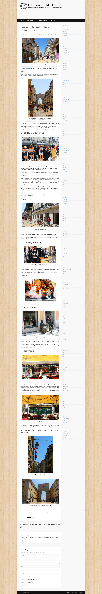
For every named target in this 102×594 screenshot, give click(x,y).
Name (23, 567)
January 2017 (65, 148)
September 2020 (66, 54)
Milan (64, 352)
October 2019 (65, 78)
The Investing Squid (66, 409)
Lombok (64, 339)
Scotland (64, 384)
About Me (22, 20)
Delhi (64, 280)
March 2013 (65, 244)
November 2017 (65, 127)
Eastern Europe (65, 284)
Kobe (64, 326)
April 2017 (64, 141)
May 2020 (64, 63)
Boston (64, 267)
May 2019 (64, 88)
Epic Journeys (65, 288)
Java (63, 320)
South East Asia (65, 397)
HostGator (65, 301)
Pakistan (64, 371)
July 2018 (64, 110)
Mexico (64, 348)
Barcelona (65, 260)
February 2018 (65, 120)
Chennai (64, 271)
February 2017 (65, 146)
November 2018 (65, 101)
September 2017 (66, 131)
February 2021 (65, 48)
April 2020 (64, 65)
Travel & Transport (66, 418)
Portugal (48, 34)
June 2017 (64, 137)
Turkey (64, 424)
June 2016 (64, 163)
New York (64, 365)
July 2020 (64, 59)
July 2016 (64, 161)
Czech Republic (65, 277)
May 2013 (64, 239)
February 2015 (65, 197)
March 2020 (65, 67)
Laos (64, 333)
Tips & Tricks (52, 20)
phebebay (24, 34)
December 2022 (66, 29)
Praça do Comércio (38, 509)
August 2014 (65, 210)
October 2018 (65, 103)
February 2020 (65, 69)
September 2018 (66, 105)
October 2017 (65, 129)
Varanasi (64, 437)
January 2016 (65, 173)
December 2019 (66, 73)
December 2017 (66, 124)
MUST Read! (65, 358)
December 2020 (66, 52)
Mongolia (64, 354)
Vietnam (64, 441)
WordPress (81, 592)
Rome (64, 377)
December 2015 (66, 175)
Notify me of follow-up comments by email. (29, 579)
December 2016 (66, 150)
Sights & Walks (65, 392)
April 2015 (64, 193)
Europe (43, 34)
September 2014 (66, 207)
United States (65, 435)
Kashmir (64, 324)
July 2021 (64, 39)
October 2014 (65, 205)
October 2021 (65, 37)
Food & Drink (65, 294)
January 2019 (65, 97)
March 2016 (65, 169)
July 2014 (64, 212)
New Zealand (65, 367)
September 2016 (66, 156)
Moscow (64, 356)
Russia (64, 380)
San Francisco (65, 382)
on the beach (25, 384)
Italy (63, 316)
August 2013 (65, 235)
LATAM (64, 335)
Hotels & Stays (65, 303)
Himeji (64, 297)
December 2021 (66, 33)
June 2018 (64, 112)
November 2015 (65, 178)
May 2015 (64, 190)
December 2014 (66, 201)
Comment (23, 555)
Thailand (64, 407)
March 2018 (65, 118)
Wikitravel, (28, 68)
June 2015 (64, 188)
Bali (63, 258)
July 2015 (64, 186)
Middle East (65, 350)
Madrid (64, 343)
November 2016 (65, 152)
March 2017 (65, 144)
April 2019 (64, 90)
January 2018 (65, 122)
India (64, 305)
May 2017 (64, 139)
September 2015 (66, 182)
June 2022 (64, 31)
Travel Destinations (31, 20)
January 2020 (65, 71)
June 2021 (64, 41)
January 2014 (65, 224)
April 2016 (64, 167)
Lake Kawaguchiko (66, 331)
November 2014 (65, 203)
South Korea (65, 399)
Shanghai (64, 388)
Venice (64, 439)
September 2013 (66, 233)
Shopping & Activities (66, 390)
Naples (64, 363)
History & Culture (66, 299)
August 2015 (65, 184)
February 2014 (65, 222)
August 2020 (65, 56)
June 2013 (64, 237)
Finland (64, 292)
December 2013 (66, 227)
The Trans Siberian (66, 411)
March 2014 (65, 220)
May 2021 (64, 44)
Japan (64, 318)
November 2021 (65, 35)
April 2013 (64, 241)
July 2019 (64, 84)
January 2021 (65, 50)
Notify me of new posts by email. (28, 582)
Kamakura (64, 322)
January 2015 (65, 199)
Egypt (64, 286)
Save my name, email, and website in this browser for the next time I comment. (36, 576)
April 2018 (64, 116)
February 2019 (65, 95)
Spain (64, 401)
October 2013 (65, 231)
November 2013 (65, 229)
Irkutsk (64, 312)
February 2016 (65, 171)
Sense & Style (65, 386)
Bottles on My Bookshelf (67, 269)
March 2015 (65, 195)
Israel (64, 314)
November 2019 (65, 76)
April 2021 (64, 46)
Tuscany (64, 426)
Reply (23, 541)
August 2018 (65, 107)
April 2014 (64, 218)
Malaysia (64, 346)
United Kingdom (65, 433)
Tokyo (64, 416)
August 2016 (65, 159)
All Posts (40, 34)
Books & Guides (66, 265)
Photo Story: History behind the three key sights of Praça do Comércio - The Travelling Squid (35, 533)
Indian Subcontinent (66, 307)
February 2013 (65, 246)
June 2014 (64, 214)
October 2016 (65, 154)
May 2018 (64, 114)
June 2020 (64, 61)
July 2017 (64, 135)
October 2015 (65, 180)
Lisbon (46, 34)
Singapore (65, 394)
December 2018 (66, 99)
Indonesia (64, 309)
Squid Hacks (65, 403)
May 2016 (64, 165)
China (64, 273)
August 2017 (65, 133)
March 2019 (65, 93)
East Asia (64, 282)
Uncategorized (65, 431)
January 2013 (65, 248)
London (64, 341)
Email (23, 570)
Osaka (64, 369)
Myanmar (64, 360)
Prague (64, 375)
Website (22, 573)
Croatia (64, 275)
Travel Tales (65, 422)
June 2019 (64, 86)
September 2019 (66, 80)
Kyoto (64, 329)
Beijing (64, 263)
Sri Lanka (64, 405)
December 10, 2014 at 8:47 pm (26, 535)
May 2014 (64, 216)
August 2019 (65, 82)
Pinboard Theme (74, 592)
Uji (63, 428)
